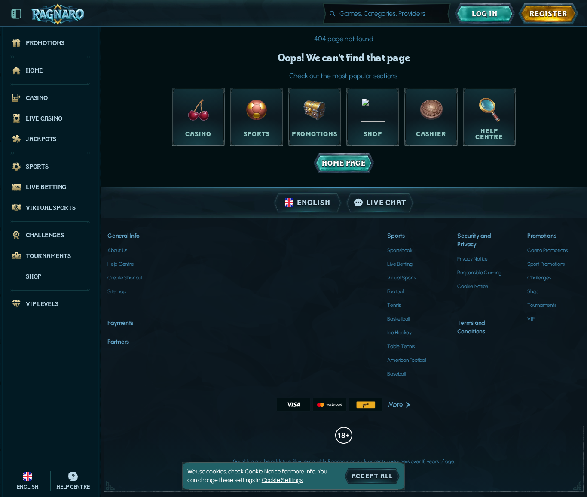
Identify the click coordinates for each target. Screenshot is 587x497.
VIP (530, 319)
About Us (117, 250)
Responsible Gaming (479, 273)
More (395, 404)
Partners (118, 341)
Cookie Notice (472, 286)
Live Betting (399, 264)
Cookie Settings (282, 480)
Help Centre (120, 264)
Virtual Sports (401, 278)
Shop (532, 291)
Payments (120, 323)
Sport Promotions (546, 264)
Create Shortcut (124, 278)
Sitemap (116, 291)
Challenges (539, 278)
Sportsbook (400, 250)
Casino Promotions (547, 250)
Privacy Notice (472, 259)
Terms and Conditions (471, 327)
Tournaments (541, 305)
